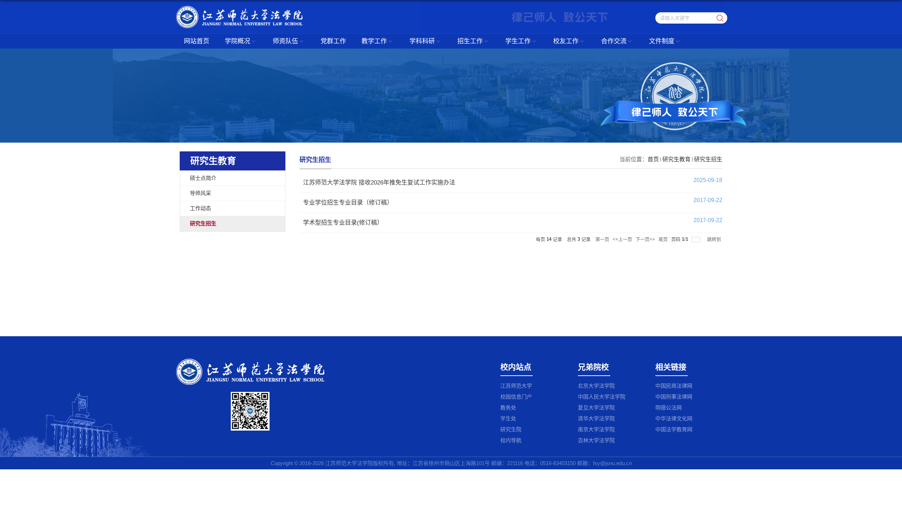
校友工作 (566, 41)
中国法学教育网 (673, 429)
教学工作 (374, 41)
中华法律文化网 (673, 418)
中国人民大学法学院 (601, 397)
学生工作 (518, 41)
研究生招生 (708, 159)
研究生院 (510, 429)
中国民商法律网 (673, 386)
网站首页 (196, 41)
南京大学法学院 (596, 429)
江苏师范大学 (516, 386)
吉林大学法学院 (596, 440)
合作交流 (613, 41)
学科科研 (422, 41)
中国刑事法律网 (673, 397)
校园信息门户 (516, 397)
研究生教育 (676, 159)
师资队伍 (285, 41)
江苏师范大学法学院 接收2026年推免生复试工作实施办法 (379, 182)
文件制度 (661, 41)
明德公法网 (668, 408)
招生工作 (470, 41)
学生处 (508, 418)
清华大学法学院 (596, 418)
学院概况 (237, 41)
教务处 (508, 408)
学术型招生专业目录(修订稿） (343, 222)
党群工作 (333, 41)
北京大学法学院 (596, 386)
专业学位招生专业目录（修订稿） (348, 202)
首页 (653, 159)
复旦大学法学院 (596, 408)
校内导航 (510, 440)
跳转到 (714, 239)
